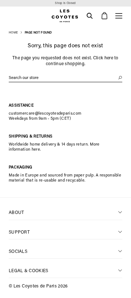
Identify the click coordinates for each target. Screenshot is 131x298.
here (108, 58)
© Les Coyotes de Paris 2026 (38, 286)
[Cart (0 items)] (104, 15)
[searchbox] (65, 78)
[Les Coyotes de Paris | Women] (65, 15)
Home (13, 32)
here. (36, 150)
